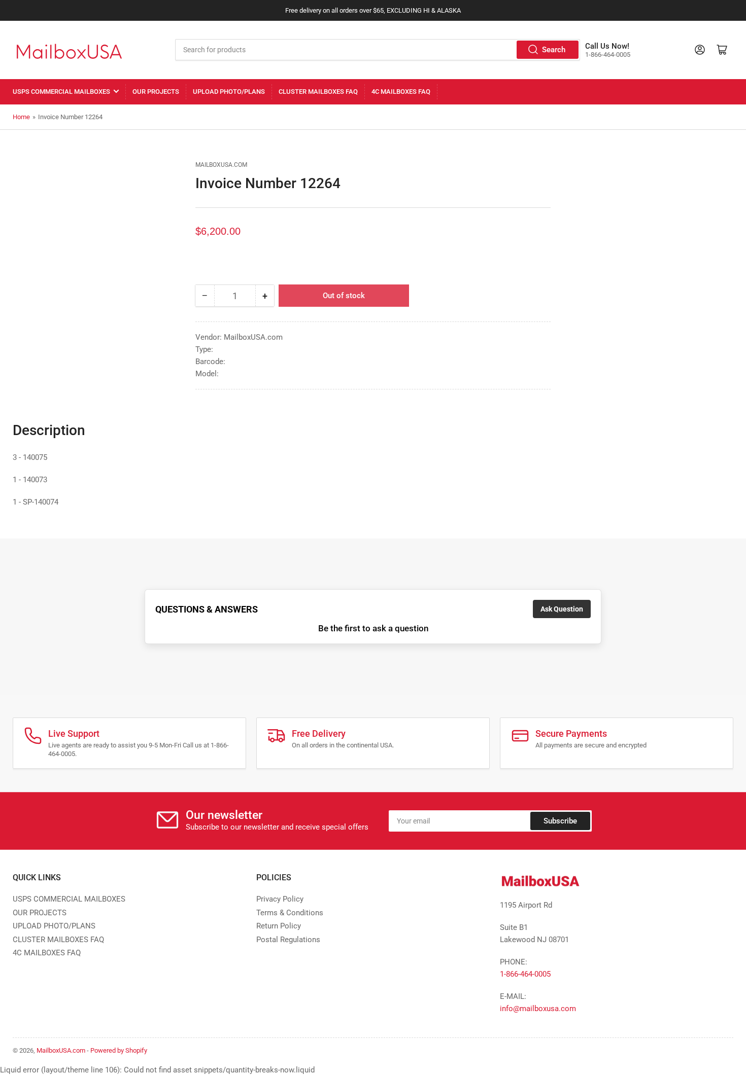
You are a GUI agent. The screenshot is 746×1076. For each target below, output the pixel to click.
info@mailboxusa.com (538, 1008)
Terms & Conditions (289, 912)
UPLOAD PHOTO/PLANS (229, 91)
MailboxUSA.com (221, 164)
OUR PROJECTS (155, 91)
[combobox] (378, 49)
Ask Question (561, 609)
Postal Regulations (288, 939)
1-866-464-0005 (525, 974)
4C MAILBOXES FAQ (400, 91)
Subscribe (560, 821)
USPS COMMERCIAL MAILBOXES (61, 91)
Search (553, 49)
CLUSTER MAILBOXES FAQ (318, 91)
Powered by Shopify (118, 1050)
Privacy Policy (279, 899)
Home (21, 117)
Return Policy (278, 925)
